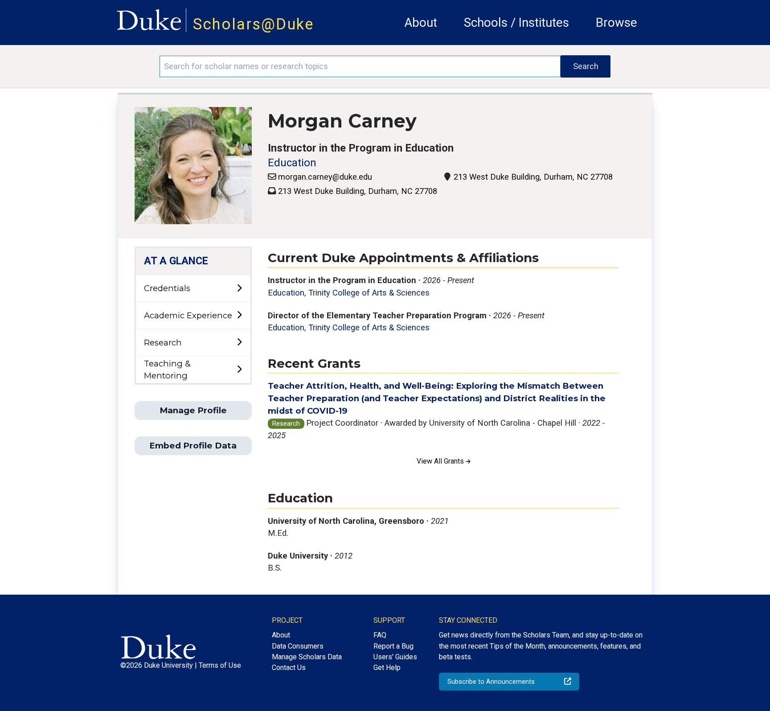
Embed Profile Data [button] (193, 445)
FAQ (379, 635)
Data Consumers (298, 646)
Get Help (387, 667)
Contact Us (289, 667)
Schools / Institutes (516, 22)
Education (292, 162)
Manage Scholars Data (307, 657)
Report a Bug (393, 646)
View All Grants (441, 461)
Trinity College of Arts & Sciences (369, 292)
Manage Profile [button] (193, 410)
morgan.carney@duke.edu (325, 176)
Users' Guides (395, 657)
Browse (616, 22)
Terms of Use (220, 665)
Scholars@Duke (253, 24)
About (420, 22)
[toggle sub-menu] (239, 288)
